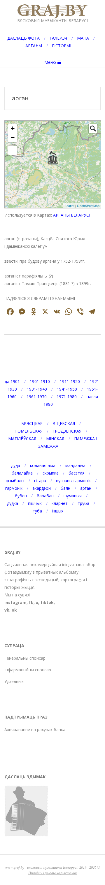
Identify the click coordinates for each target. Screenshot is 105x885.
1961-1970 (37, 396)
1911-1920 (70, 381)
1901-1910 (40, 381)
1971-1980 (67, 396)
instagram (15, 602)
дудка (12, 503)
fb (31, 602)
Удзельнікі (14, 681)
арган (85, 488)
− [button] (13, 137)
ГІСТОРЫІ (61, 45)
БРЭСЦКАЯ (32, 423)
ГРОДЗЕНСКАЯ (66, 431)
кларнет (60, 503)
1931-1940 (37, 389)
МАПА (83, 38)
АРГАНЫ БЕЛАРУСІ (71, 215)
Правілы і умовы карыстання (52, 872)
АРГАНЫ (33, 45)
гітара (40, 480)
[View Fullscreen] (12, 150)
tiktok (47, 602)
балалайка (22, 473)
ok (14, 610)
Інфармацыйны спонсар (27, 669)
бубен (21, 495)
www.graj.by (14, 867)
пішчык (35, 503)
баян (65, 488)
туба (37, 511)
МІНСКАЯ (55, 438)
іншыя (58, 511)
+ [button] (13, 128)
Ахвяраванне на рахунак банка (34, 729)
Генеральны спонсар (25, 658)
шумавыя (73, 495)
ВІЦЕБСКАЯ (63, 423)
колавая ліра (42, 465)
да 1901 (12, 381)
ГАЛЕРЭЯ (58, 38)
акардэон (41, 488)
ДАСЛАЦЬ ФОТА (23, 38)
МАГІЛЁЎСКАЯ (22, 438)
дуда (15, 465)
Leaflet (69, 205)
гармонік (13, 488)
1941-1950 (67, 389)
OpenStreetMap (88, 205)
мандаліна (75, 465)
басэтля (77, 473)
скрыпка (51, 473)
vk (6, 610)
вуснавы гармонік (73, 480)
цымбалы (15, 480)
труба (83, 503)
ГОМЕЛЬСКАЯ (29, 431)
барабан (45, 495)
